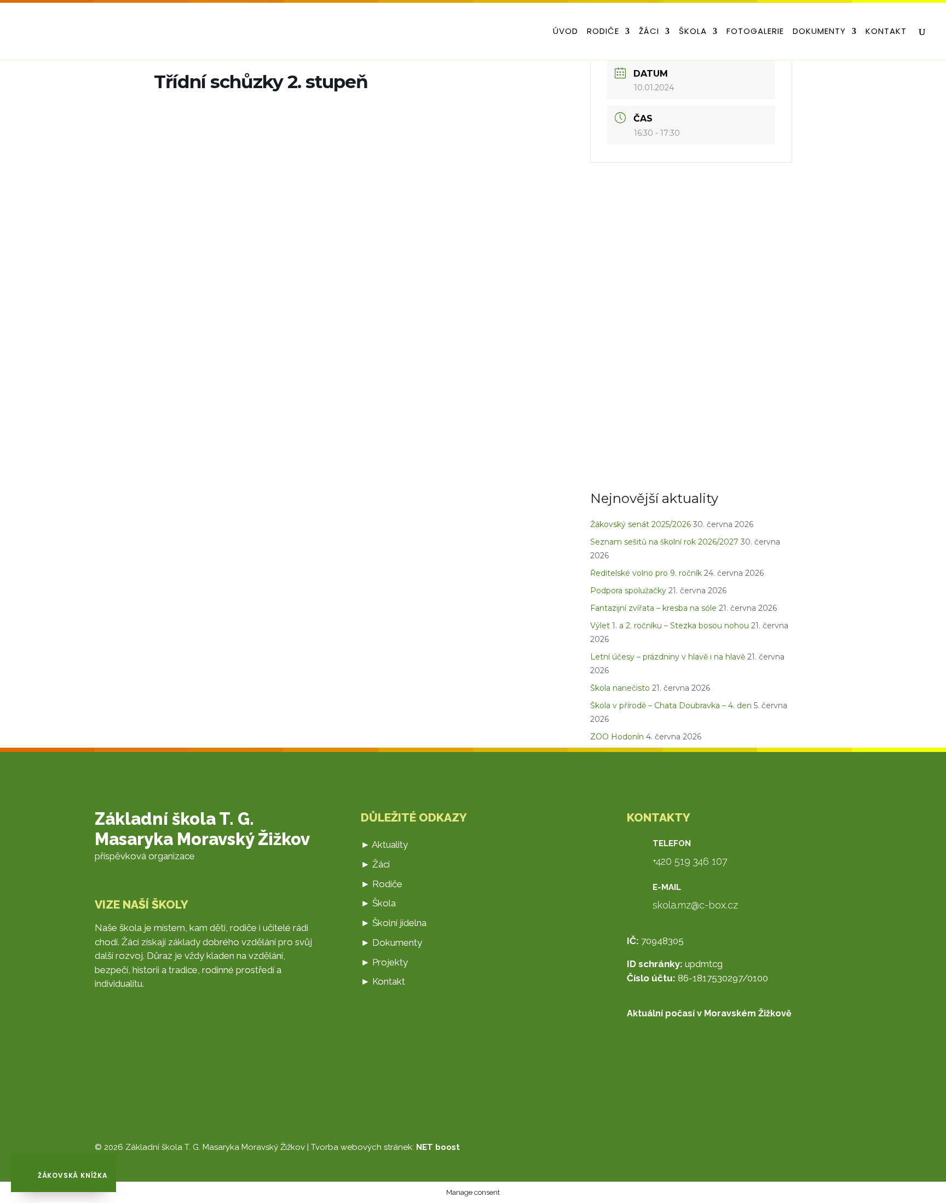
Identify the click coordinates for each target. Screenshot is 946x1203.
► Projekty (384, 962)
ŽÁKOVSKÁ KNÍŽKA (72, 1175)
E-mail (667, 887)
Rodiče (603, 32)
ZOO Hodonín (617, 737)
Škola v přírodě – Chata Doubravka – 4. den (671, 705)
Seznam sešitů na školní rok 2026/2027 (664, 542)
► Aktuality (384, 844)
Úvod (565, 32)
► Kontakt (383, 981)
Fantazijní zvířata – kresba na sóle (653, 608)
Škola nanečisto (620, 688)
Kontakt (886, 32)
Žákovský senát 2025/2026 (640, 524)
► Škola (378, 903)
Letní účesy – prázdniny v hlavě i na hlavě (667, 657)
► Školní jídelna (393, 922)
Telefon (672, 843)
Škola (693, 32)
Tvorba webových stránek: (385, 1147)
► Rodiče (381, 883)
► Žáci (375, 864)
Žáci (649, 32)
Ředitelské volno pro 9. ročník (646, 573)
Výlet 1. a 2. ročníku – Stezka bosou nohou (669, 626)
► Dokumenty (391, 942)
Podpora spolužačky (628, 590)
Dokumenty (819, 32)
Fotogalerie (755, 32)
